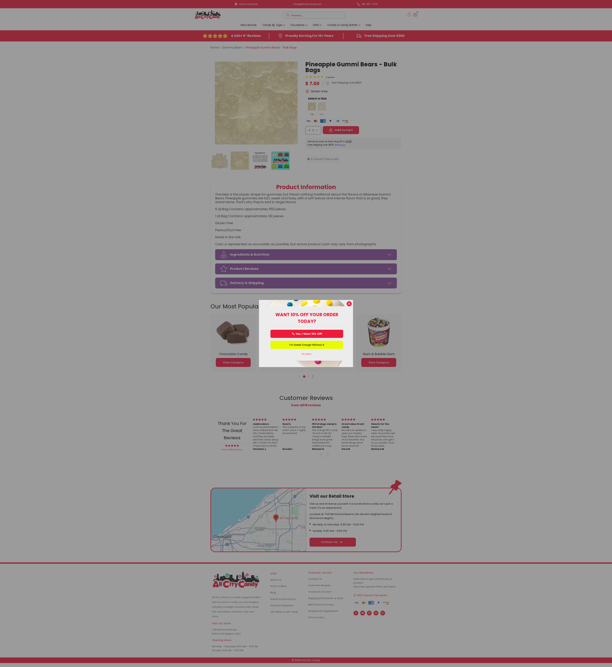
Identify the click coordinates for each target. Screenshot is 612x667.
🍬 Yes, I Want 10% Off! (307, 333)
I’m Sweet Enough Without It (306, 345)
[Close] (349, 304)
